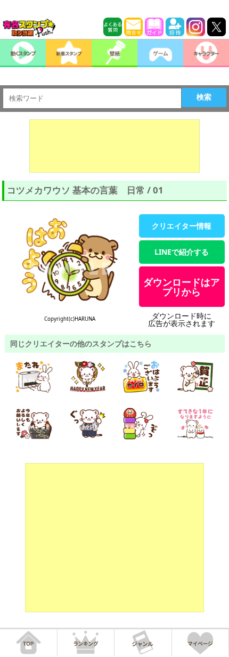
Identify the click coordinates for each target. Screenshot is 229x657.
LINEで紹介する (181, 252)
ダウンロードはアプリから (181, 286)
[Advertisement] (114, 146)
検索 (204, 97)
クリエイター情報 (181, 226)
